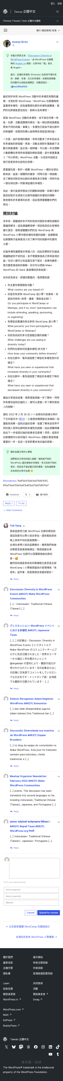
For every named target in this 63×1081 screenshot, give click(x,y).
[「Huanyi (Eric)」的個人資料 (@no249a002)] (7, 44)
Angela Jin (20, 63)
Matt (7, 1014)
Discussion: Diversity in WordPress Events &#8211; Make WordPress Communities (31, 594)
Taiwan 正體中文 (19, 1039)
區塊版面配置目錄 (43, 973)
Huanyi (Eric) (20, 41)
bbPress (9, 1020)
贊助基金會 (40, 994)
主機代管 (8, 967)
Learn (6, 983)
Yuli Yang (15, 525)
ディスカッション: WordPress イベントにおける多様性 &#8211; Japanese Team (32, 630)
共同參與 (38, 983)
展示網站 (38, 957)
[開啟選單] (58, 11)
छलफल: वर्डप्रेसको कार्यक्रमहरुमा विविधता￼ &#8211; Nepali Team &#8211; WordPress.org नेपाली (30, 826)
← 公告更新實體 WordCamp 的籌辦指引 (28, 926)
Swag (37, 999)
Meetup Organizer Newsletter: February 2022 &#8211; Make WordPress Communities (28, 781)
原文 (21, 418)
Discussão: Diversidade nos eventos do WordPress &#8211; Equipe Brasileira (32, 735)
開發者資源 (9, 994)
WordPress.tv (12, 999)
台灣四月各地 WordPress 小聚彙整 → (36, 936)
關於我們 (8, 957)
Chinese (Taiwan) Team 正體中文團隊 (22, 20)
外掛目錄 (38, 967)
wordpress (9, 480)
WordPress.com (13, 1009)
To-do (21, 503)
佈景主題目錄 (40, 962)
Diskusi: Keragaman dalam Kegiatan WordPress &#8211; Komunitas (31, 701)
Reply (9, 503)
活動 (35, 988)
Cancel (30, 912)
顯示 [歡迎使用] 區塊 (46, 30)
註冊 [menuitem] (59, 3)
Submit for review (48, 912)
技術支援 (8, 988)
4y (13, 45)
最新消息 (8, 962)
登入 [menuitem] (53, 3)
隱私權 (6, 973)
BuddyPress (11, 1025)
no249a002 (19, 86)
